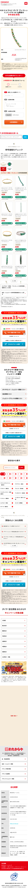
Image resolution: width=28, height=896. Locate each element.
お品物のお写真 (10, 111)
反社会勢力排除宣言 (6, 868)
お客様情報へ (14, 122)
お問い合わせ (10, 866)
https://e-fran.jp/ (14, 823)
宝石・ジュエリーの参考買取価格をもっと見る (13, 293)
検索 (22, 467)
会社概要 (3, 866)
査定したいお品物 (12, 92)
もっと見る (14, 280)
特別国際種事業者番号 (17, 868)
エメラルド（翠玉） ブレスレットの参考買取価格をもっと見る (13, 287)
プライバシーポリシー (20, 866)
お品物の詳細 (9, 99)
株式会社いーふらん (6, 865)
